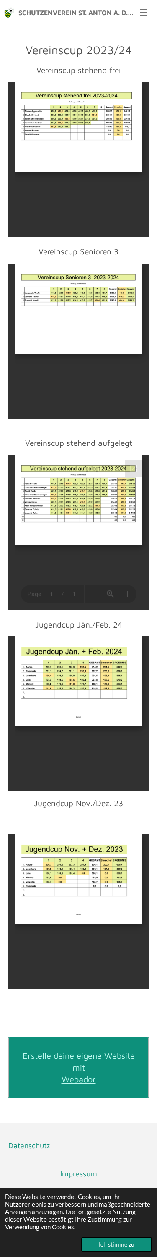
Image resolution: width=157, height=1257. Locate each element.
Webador (79, 1079)
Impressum (78, 1173)
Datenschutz (29, 1145)
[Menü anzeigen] (143, 12)
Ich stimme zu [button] (116, 1244)
